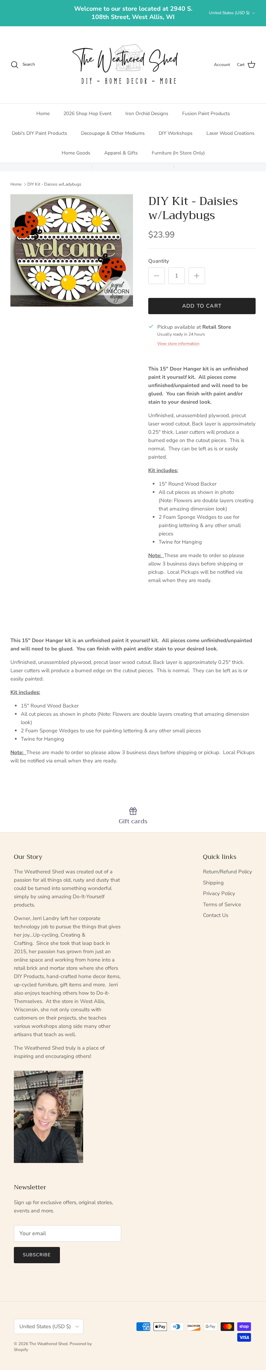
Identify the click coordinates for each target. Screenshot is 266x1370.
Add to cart (202, 305)
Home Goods (76, 153)
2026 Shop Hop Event (87, 113)
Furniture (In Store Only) (178, 153)
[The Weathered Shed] (124, 64)
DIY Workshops (176, 133)
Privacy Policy (219, 893)
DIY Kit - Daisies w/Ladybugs (54, 184)
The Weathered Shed (48, 1343)
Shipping (213, 882)
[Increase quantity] (196, 276)
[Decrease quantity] (156, 276)
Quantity (158, 260)
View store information (178, 343)
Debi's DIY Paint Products (39, 133)
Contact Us (215, 915)
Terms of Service (222, 904)
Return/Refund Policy (227, 871)
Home (43, 113)
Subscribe (37, 1255)
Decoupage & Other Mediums (113, 133)
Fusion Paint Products (206, 113)
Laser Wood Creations (230, 133)
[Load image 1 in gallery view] (71, 250)
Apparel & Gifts (121, 153)
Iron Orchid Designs (146, 113)
